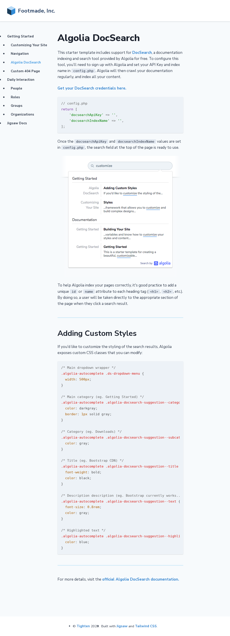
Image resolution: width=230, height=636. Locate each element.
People (16, 88)
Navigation (20, 53)
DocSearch (142, 52)
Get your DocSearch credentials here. (92, 88)
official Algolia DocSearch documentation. (140, 579)
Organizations (22, 114)
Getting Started (20, 36)
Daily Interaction (20, 79)
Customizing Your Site (29, 45)
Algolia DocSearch (26, 62)
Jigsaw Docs (17, 123)
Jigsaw (122, 626)
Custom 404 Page (25, 71)
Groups (16, 105)
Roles (15, 97)
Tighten (83, 626)
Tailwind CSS (146, 626)
